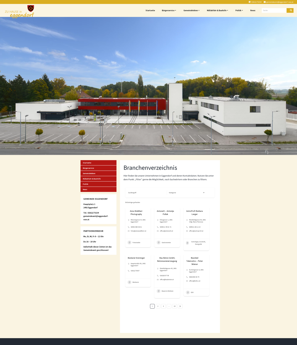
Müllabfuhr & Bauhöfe (216, 10)
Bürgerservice (168, 10)
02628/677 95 (164, 275)
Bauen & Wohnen (167, 291)
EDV (192, 292)
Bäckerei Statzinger (136, 258)
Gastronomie (166, 242)
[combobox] (186, 192)
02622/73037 (135, 271)
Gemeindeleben (191, 10)
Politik (238, 10)
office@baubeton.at (167, 279)
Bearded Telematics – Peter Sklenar (194, 261)
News (252, 10)
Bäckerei (136, 282)
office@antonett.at (166, 231)
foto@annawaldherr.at (138, 231)
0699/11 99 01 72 (165, 227)
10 (174, 306)
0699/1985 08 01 (136, 227)
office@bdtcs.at (194, 281)
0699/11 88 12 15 (194, 227)
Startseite (150, 10)
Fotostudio (136, 242)
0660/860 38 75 (194, 277)
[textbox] (172, 192)
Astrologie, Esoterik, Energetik (198, 243)
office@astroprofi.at (196, 231)
